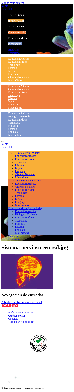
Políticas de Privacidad (20, 312)
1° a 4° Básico (24, 152)
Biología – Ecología (19, 116)
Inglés (11, 70)
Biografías (13, 49)
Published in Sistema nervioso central (21, 302)
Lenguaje (13, 74)
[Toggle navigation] (2, 141)
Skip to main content (12, 2)
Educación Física (17, 61)
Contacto (13, 318)
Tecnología (14, 64)
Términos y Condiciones (21, 321)
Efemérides (14, 52)
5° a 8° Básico (25, 180)
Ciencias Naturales (18, 77)
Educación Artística (18, 58)
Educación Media (25, 208)
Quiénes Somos (16, 315)
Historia (12, 67)
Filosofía (13, 125)
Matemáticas (15, 80)
